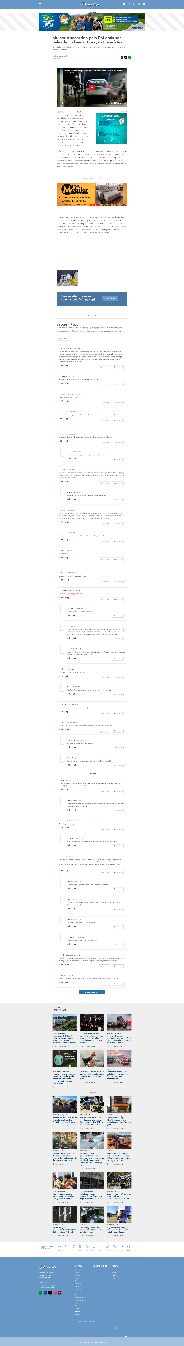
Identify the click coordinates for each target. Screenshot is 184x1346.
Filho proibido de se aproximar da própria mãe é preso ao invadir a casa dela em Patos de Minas (119, 1039)
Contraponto (115, 1281)
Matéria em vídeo (80, 1297)
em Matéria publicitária (93, 1033)
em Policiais (118, 1033)
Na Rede (114, 1272)
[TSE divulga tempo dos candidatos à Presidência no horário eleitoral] (92, 1214)
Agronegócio (78, 1270)
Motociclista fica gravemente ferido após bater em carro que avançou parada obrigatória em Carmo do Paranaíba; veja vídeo (92, 1159)
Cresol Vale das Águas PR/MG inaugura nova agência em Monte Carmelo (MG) (119, 1121)
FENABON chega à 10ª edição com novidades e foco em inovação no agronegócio (117, 1075)
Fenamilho (78, 1289)
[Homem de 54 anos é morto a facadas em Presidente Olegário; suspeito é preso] (65, 1104)
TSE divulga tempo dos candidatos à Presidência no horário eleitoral (92, 1230)
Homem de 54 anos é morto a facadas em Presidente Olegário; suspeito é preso (65, 1120)
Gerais (77, 1295)
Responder (105, 367)
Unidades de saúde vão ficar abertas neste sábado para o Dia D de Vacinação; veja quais (92, 1075)
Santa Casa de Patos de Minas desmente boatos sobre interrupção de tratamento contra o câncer (64, 1039)
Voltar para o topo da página (110, 1328)
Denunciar (118, 367)
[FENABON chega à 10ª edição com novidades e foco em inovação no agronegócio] (119, 1058)
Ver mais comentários (92, 992)
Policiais (77, 1306)
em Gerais (63, 1191)
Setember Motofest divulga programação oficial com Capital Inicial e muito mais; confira (91, 1039)
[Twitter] (134, 4)
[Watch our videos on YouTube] (59, 1292)
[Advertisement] (92, 1341)
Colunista (77, 1275)
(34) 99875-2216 (50, 1285)
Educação (78, 1284)
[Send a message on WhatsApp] (40, 1292)
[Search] (124, 4)
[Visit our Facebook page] (45, 1292)
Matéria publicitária (80, 1300)
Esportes (77, 1286)
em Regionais (63, 1115)
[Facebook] (129, 4)
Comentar (63, 338)
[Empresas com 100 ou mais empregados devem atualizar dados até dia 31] (119, 1181)
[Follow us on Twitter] (50, 1292)
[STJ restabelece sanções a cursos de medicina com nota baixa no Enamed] (119, 1214)
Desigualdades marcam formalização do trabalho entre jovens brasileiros (63, 1196)
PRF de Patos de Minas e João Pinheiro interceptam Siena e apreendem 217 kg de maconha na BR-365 (91, 1121)
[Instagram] (139, 4)
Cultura (77, 1278)
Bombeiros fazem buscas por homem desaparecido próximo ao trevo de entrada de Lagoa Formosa (119, 1157)
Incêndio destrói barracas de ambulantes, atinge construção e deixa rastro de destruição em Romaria (65, 1157)
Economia (78, 1281)
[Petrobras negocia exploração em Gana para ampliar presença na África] (92, 1181)
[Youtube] (144, 4)
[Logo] (89, 4)
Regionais (77, 1311)
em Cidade (63, 1033)
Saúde (77, 1314)
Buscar (142, 1321)
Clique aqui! (110, 298)
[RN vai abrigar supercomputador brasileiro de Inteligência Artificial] (65, 1214)
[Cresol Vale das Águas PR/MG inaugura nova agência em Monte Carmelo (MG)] (119, 1104)
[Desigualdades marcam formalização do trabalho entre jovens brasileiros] (65, 1181)
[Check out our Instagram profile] (55, 1292)
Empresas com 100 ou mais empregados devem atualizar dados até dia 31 (119, 1196)
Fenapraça (78, 1292)
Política (77, 1309)
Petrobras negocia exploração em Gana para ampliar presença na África (91, 1196)
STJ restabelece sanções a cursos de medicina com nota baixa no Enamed (118, 1230)
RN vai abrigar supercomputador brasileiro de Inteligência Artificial (64, 1230)
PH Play (77, 1303)
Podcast (114, 1275)
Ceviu (113, 1278)
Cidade (77, 1272)
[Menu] (40, 4)
